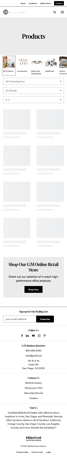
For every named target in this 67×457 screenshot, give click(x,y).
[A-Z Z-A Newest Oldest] (33, 99)
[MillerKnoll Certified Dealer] (33, 438)
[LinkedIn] (27, 335)
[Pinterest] (45, 335)
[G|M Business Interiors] (14, 12)
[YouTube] (33, 335)
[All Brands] (33, 90)
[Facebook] (22, 335)
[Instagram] (39, 335)
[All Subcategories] (33, 81)
